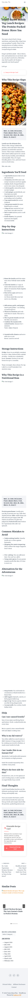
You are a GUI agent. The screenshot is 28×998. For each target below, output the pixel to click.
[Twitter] (14, 975)
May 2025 (7, 954)
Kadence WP (17, 995)
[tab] (12, 923)
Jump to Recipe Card (11, 72)
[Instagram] (18, 975)
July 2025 (7, 949)
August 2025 (8, 947)
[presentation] (14, 898)
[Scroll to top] (24, 995)
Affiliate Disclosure (19, 984)
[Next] (24, 906)
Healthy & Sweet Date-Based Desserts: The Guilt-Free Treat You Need (21, 869)
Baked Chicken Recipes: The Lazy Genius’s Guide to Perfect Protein (13, 911)
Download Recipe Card (15, 848)
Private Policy (7, 984)
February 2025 (8, 961)
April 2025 (7, 956)
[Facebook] (10, 975)
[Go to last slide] (4, 906)
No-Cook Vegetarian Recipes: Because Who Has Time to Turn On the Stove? (7, 870)
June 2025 (7, 951)
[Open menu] (24, 2)
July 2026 (7, 945)
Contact (14, 987)
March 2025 (8, 958)
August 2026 (8, 942)
